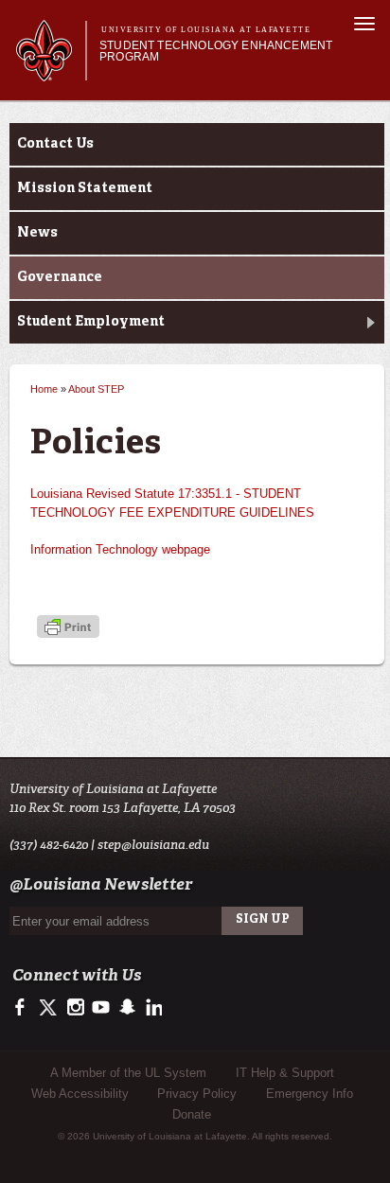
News (37, 232)
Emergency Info (309, 1093)
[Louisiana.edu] (50, 72)
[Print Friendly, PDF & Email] (68, 629)
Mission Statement (84, 188)
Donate (191, 1114)
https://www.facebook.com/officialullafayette (24, 1007)
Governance (59, 277)
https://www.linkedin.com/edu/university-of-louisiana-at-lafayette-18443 (152, 1007)
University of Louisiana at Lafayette (205, 30)
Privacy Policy (197, 1093)
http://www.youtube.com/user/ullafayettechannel (101, 1007)
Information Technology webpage (120, 549)
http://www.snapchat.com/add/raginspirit (126, 1007)
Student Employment (91, 321)
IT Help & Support (285, 1073)
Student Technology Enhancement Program (215, 51)
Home (44, 389)
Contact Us (55, 143)
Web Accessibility (80, 1093)
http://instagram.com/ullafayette (75, 1007)
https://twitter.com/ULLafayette (50, 1007)
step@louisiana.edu (153, 845)
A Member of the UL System (128, 1073)
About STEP (96, 389)
